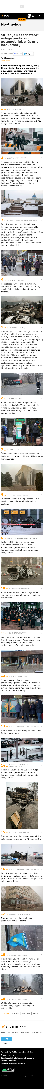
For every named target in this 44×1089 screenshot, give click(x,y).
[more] (41, 108)
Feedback (4, 1063)
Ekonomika (25, 1033)
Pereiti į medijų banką (13, 158)
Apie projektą (6, 1052)
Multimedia (15, 1013)
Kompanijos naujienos (17, 1063)
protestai (35, 1013)
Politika (15, 1033)
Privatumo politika (7, 1055)
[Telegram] (28, 54)
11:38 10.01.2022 (7, 49)
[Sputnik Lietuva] (6, 17)
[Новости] (17, 54)
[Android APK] (8, 1069)
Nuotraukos (5, 1013)
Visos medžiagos (5, 60)
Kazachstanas (26, 1013)
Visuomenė (37, 1033)
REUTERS (11, 109)
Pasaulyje (5, 1033)
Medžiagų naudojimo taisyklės (22, 1052)
